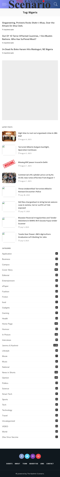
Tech (4, 405)
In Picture (6, 335)
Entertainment (8, 281)
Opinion (5, 378)
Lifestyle (5, 351)
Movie (4, 356)
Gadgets (6, 308)
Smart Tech (7, 394)
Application (7, 254)
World (4, 432)
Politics (5, 383)
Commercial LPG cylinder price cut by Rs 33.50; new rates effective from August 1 (36, 176)
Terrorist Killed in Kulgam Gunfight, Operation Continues (33, 148)
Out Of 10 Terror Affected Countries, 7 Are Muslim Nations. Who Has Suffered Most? (27, 37)
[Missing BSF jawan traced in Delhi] (9, 164)
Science (5, 388)
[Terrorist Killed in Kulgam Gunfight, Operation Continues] (9, 150)
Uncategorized (8, 421)
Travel (5, 415)
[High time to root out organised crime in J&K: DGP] (9, 136)
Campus (5, 264)
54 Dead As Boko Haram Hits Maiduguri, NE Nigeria (27, 49)
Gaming (5, 313)
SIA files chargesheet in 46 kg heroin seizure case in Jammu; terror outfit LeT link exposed (37, 204)
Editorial (5, 275)
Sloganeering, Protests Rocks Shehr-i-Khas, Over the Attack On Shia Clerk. (28, 24)
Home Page (7, 324)
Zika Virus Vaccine (10, 437)
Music (4, 361)
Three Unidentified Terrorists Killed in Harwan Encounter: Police (35, 190)
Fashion (5, 291)
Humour (5, 329)
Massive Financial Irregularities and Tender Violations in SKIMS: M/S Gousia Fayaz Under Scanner (37, 220)
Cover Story (7, 270)
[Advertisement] (30, 90)
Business (6, 259)
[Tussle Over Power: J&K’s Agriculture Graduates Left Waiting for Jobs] (9, 237)
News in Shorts (8, 372)
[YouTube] (38, 456)
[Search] (55, 4)
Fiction (5, 297)
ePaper (5, 286)
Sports (5, 399)
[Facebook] (21, 456)
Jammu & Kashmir (10, 345)
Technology (7, 410)
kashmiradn (9, 29)
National (5, 367)
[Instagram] (32, 456)
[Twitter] (27, 456)
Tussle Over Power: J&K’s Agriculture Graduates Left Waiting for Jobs (34, 235)
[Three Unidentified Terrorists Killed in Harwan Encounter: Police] (9, 192)
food (4, 302)
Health (5, 318)
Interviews (6, 340)
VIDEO (5, 426)
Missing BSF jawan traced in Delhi (32, 162)
